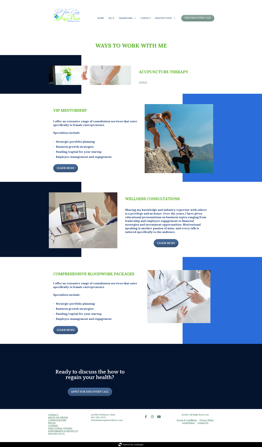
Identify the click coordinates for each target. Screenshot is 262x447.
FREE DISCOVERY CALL (198, 18)
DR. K (111, 18)
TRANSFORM (125, 18)
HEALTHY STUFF (163, 18)
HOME (100, 18)
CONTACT (145, 18)
